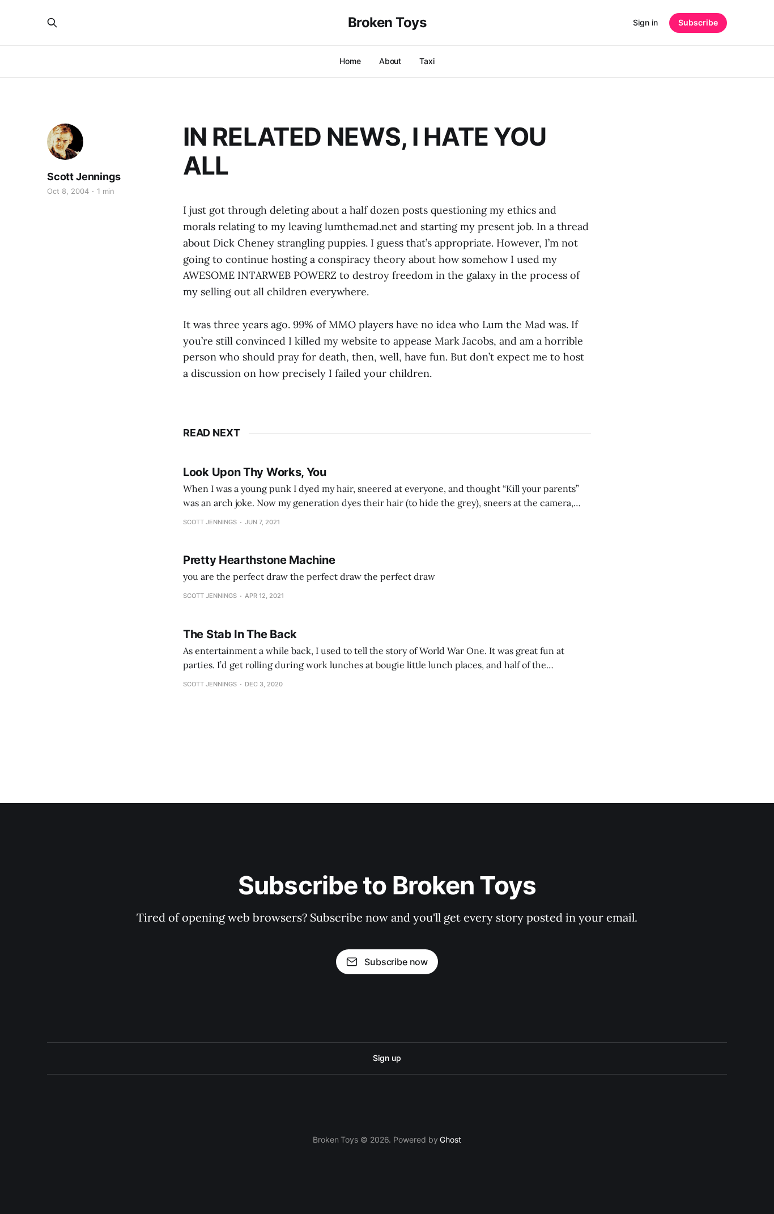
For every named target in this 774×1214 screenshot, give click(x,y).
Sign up (387, 1058)
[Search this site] (52, 22)
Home (350, 61)
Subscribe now (396, 961)
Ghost (450, 1139)
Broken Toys (387, 22)
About (390, 61)
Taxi (427, 61)
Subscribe (698, 22)
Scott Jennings (83, 176)
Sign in (645, 22)
